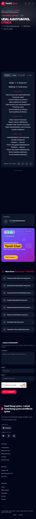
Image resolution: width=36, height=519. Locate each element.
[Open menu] (33, 3)
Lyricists (3, 456)
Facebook (8, 428)
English (7, 75)
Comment (4, 350)
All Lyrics (4, 476)
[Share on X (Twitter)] (22, 163)
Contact (3, 499)
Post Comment (9, 392)
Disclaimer (4, 493)
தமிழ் (14, 75)
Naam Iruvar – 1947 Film (13, 10)
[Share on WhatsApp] (26, 163)
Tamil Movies (5, 447)
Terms (14, 514)
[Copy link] (30, 163)
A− (19, 75)
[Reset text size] (21, 75)
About (3, 487)
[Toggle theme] (25, 3)
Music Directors (5, 453)
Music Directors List (7, 473)
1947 (22, 15)
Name (3, 367)
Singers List (4, 470)
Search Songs (5, 460)
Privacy (3, 496)
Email (3, 375)
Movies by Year (5, 450)
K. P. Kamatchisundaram (11, 26)
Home (3, 10)
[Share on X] (9, 436)
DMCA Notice (5, 490)
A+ (24, 75)
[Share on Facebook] (18, 163)
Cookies (21, 514)
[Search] (29, 3)
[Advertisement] (18, 51)
